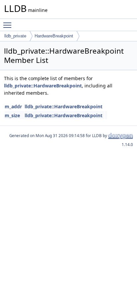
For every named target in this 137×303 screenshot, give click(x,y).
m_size (12, 115)
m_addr (13, 106)
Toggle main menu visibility (9, 25)
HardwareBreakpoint (54, 35)
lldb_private (15, 35)
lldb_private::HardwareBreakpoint (43, 85)
